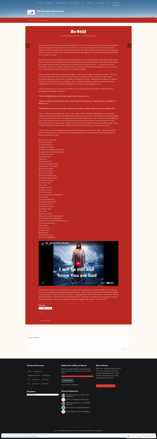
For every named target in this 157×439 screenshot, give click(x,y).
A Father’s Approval (102, 375)
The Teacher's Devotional (50, 11)
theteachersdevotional (71, 36)
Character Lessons (62, 2)
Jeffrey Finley (70, 411)
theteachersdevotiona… (74, 403)
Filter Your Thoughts (103, 368)
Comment (124, 349)
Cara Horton (70, 407)
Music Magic (90, 2)
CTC (83, 2)
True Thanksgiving (83, 411)
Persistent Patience (82, 407)
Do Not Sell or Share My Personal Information (87, 430)
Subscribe (67, 380)
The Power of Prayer (103, 371)
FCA (108, 2)
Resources (115, 2)
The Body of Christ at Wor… (81, 399)
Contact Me (100, 2)
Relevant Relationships (103, 373)
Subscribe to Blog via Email (74, 365)
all (37, 20)
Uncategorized (44, 20)
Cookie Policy (34, 436)
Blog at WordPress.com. (62, 430)
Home (40, 2)
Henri (68, 399)
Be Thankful (100, 378)
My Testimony (75, 2)
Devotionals (49, 2)
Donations (115, 5)
